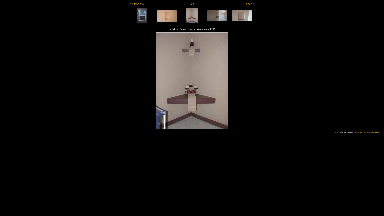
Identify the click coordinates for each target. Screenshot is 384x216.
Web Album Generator (368, 133)
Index (192, 3)
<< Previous (137, 3)
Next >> (249, 3)
